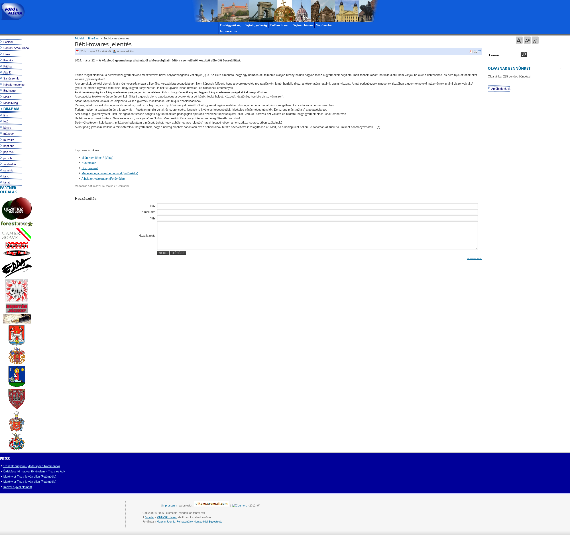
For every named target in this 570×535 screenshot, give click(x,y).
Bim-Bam (93, 38)
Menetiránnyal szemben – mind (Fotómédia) (109, 173)
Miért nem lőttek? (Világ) (97, 157)
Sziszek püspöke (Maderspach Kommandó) (31, 466)
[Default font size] (527, 40)
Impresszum (169, 505)
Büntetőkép (88, 163)
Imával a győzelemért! (17, 487)
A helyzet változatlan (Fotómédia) (103, 178)
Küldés (163, 253)
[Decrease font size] (535, 40)
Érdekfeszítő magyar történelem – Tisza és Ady (34, 471)
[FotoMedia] (12, 11)
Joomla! (149, 517)
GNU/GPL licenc (167, 517)
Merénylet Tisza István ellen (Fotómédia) (29, 476)
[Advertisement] (526, 266)
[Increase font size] (519, 40)
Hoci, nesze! (89, 168)
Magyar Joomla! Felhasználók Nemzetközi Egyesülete (189, 521)
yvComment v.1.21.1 (474, 259)
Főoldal (79, 38)
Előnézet (178, 253)
